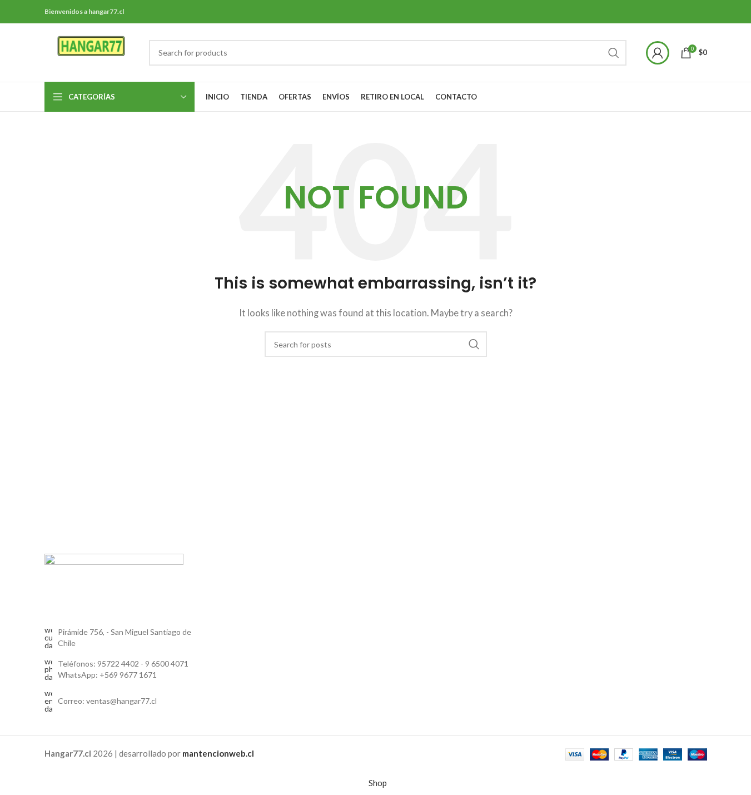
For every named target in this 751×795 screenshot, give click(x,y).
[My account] (657, 53)
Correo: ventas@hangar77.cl (107, 700)
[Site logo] (91, 51)
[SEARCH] (613, 53)
